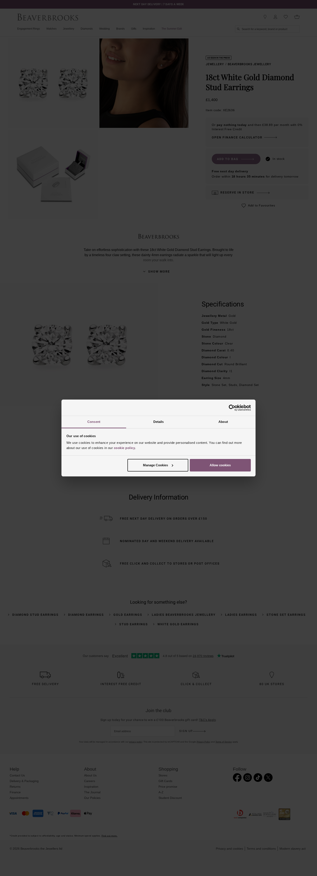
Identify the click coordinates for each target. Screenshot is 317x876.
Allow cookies (220, 465)
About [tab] (223, 422)
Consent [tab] (93, 422)
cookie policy (124, 448)
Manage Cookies (155, 465)
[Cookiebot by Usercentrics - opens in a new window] (232, 408)
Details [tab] (158, 422)
